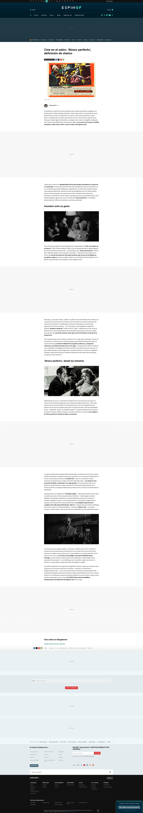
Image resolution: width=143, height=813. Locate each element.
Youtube (110, 15)
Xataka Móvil (32, 787)
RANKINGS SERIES (79, 15)
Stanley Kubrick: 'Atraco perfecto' (54, 644)
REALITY (52, 15)
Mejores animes (92, 742)
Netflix (46, 754)
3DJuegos (44, 785)
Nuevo (109, 10)
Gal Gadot (85, 39)
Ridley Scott (67, 39)
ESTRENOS (44, 15)
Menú (33, 10)
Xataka (31, 785)
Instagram (102, 15)
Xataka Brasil (32, 804)
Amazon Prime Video (49, 751)
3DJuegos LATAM (45, 802)
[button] (53, 105)
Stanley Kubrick (83, 648)
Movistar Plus (33, 754)
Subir (108, 778)
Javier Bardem (43, 39)
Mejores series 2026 (43, 742)
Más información (71, 811)
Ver (72, 687)
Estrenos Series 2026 (72, 742)
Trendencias (93, 785)
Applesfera (32, 789)
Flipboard (107, 15)
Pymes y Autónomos (108, 787)
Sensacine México (58, 802)
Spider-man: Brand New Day (50, 760)
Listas (60, 754)
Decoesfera (93, 787)
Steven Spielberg (59, 39)
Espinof (71, 8)
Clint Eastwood (108, 39)
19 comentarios (50, 59)
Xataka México (33, 802)
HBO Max (61, 757)
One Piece (74, 39)
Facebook (104, 15)
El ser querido (51, 39)
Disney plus (61, 751)
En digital (51, 648)
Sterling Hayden (64, 648)
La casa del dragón (34, 760)
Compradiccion (94, 789)
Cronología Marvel (101, 742)
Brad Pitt (79, 39)
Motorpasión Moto (83, 787)
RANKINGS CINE (68, 15)
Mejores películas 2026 (53, 742)
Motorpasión (81, 785)
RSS (90, 765)
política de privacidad (89, 756)
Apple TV (32, 757)
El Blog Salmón (107, 785)
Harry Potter (92, 39)
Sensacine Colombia (59, 804)
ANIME (59, 15)
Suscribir (97, 753)
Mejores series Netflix (82, 742)
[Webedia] (34, 778)
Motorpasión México (83, 802)
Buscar (110, 772)
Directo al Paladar (70, 785)
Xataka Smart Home (34, 791)
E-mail (63, 60)
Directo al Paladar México (70, 803)
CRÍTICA (36, 15)
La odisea (47, 757)
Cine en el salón (73, 648)
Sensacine (57, 785)
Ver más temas (34, 765)
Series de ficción (34, 751)
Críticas (56, 648)
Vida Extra (44, 787)
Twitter (112, 15)
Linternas (61, 760)
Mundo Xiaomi (33, 793)
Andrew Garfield (100, 39)
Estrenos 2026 (63, 742)
